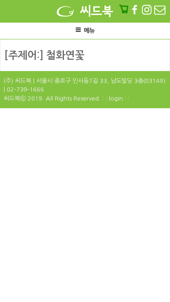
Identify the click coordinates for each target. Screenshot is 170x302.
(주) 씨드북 (17, 81)
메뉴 (89, 31)
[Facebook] (135, 9)
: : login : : (115, 98)
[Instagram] (147, 9)
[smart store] (124, 9)
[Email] (159, 9)
